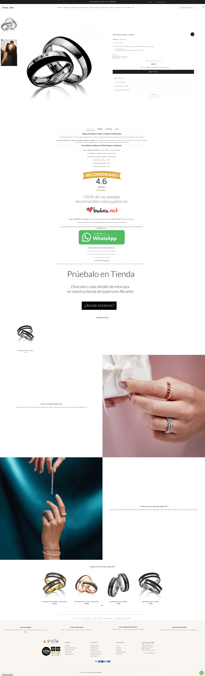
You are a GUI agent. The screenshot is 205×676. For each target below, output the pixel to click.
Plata (125, 7)
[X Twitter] (153, 97)
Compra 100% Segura (77, 627)
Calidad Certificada (118, 78)
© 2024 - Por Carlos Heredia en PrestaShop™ (91, 672)
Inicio (73, 618)
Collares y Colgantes (94, 7)
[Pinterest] (157, 97)
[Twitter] (148, 672)
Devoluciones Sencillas (179, 627)
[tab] (154, 78)
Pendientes (85, 7)
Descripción (90, 129)
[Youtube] (160, 672)
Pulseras (111, 7)
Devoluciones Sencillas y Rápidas (121, 90)
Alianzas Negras (108, 618)
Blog (133, 7)
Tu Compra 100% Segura (120, 82)
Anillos (80, 7)
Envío (117, 129)
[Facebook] (150, 97)
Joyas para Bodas (73, 7)
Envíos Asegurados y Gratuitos (121, 86)
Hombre (129, 7)
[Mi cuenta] (200, 7)
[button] (153, 72)
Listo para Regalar (25, 627)
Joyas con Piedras (104, 7)
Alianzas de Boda (97, 618)
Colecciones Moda (118, 7)
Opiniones (109, 129)
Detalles (99, 129)
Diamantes (59, 7)
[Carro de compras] (202, 7)
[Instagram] (156, 672)
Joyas (78, 618)
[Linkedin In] (164, 672)
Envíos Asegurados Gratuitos (128, 627)
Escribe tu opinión (118, 42)
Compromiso (66, 7)
